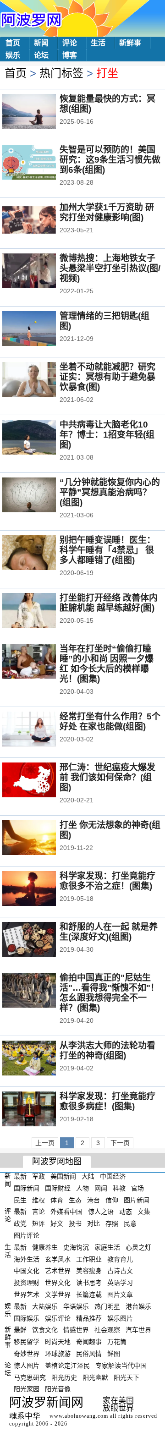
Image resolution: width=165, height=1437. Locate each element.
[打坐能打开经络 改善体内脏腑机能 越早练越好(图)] (41, 611)
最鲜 (20, 1329)
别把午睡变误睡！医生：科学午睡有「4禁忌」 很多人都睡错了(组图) (107, 550)
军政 (38, 1176)
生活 (98, 43)
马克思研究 (30, 1377)
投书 (75, 1223)
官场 (137, 1188)
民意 (130, 1223)
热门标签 (61, 73)
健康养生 (45, 1247)
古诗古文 (120, 1270)
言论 (38, 1211)
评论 (69, 43)
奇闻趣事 (89, 1341)
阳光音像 (58, 1389)
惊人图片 (26, 1365)
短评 (38, 1223)
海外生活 (26, 1258)
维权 (38, 1199)
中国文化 (26, 1270)
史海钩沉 (76, 1247)
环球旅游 (58, 1353)
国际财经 (58, 1188)
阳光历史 (64, 1377)
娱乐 (13, 55)
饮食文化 (45, 1329)
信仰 (111, 1199)
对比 (93, 1223)
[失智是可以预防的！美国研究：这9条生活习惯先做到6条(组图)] (41, 163)
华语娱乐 (76, 1306)
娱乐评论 (58, 1318)
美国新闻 (63, 1176)
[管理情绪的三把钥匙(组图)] (41, 329)
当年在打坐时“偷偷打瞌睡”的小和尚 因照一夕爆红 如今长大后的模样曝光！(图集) (107, 664)
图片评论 (26, 1235)
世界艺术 (26, 1294)
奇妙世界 (26, 1353)
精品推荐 (89, 1318)
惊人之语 (101, 1211)
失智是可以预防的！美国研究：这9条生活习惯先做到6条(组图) (110, 160)
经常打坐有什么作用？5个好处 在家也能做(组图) (110, 721)
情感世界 (76, 1329)
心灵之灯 (138, 1247)
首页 (13, 43)
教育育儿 (120, 1258)
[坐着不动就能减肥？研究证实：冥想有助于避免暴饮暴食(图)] (41, 380)
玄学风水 (58, 1258)
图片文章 (120, 1294)
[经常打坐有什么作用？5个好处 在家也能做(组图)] (41, 730)
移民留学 (26, 1341)
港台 (93, 1199)
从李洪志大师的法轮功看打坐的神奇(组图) (107, 1050)
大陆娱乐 (45, 1306)
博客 (69, 55)
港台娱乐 (138, 1306)
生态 (75, 1199)
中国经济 (113, 1176)
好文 (56, 1223)
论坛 (41, 55)
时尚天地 (58, 1341)
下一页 (120, 1142)
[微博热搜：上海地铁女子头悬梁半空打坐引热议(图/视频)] (41, 271)
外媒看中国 (66, 1211)
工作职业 (89, 1258)
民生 (20, 1199)
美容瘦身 (89, 1270)
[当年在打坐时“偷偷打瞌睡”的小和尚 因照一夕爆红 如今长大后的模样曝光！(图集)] (41, 662)
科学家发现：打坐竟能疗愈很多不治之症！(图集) (107, 881)
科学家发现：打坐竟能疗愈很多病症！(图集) (107, 1101)
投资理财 (26, 1282)
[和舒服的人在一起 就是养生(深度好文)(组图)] (41, 940)
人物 (82, 1188)
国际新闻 (26, 1188)
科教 (119, 1188)
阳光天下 (126, 1377)
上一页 (45, 1142)
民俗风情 (89, 1353)
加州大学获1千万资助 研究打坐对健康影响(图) (107, 212)
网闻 (100, 1188)
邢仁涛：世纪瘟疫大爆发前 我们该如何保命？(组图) (107, 777)
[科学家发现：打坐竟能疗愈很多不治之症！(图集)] (41, 889)
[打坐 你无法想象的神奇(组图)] (41, 838)
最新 (20, 1176)
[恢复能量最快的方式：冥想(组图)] (41, 112)
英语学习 (120, 1282)
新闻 (41, 43)
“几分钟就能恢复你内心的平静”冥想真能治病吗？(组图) (110, 492)
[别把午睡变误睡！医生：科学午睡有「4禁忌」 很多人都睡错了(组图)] (41, 553)
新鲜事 (130, 43)
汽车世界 (138, 1329)
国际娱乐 (26, 1318)
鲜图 (113, 1353)
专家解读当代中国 (121, 1365)
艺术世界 (58, 1270)
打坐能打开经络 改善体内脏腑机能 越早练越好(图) (109, 603)
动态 (125, 1211)
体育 (56, 1199)
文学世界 (58, 1294)
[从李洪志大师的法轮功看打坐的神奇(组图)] (41, 1059)
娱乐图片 (120, 1318)
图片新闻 (136, 1199)
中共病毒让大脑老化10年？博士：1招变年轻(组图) (107, 435)
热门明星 (107, 1306)
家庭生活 (107, 1247)
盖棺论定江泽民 (67, 1365)
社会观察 (107, 1329)
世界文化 (58, 1282)
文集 (144, 1211)
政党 (20, 1223)
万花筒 (116, 1341)
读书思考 (89, 1282)
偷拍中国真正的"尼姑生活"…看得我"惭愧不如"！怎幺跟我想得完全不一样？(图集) (109, 993)
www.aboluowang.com (79, 1416)
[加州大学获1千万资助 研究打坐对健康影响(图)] (41, 221)
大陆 (88, 1176)
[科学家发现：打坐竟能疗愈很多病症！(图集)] (41, 1109)
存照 (111, 1223)
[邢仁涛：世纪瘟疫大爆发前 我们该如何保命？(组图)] (41, 780)
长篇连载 (89, 1294)
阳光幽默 (95, 1377)
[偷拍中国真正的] (41, 991)
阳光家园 (26, 1389)
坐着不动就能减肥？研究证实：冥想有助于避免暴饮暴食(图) (107, 377)
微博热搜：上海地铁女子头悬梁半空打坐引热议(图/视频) (110, 268)
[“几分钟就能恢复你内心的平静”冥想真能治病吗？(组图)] (41, 495)
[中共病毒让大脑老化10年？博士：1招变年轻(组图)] (41, 438)
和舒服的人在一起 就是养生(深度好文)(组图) (109, 932)
